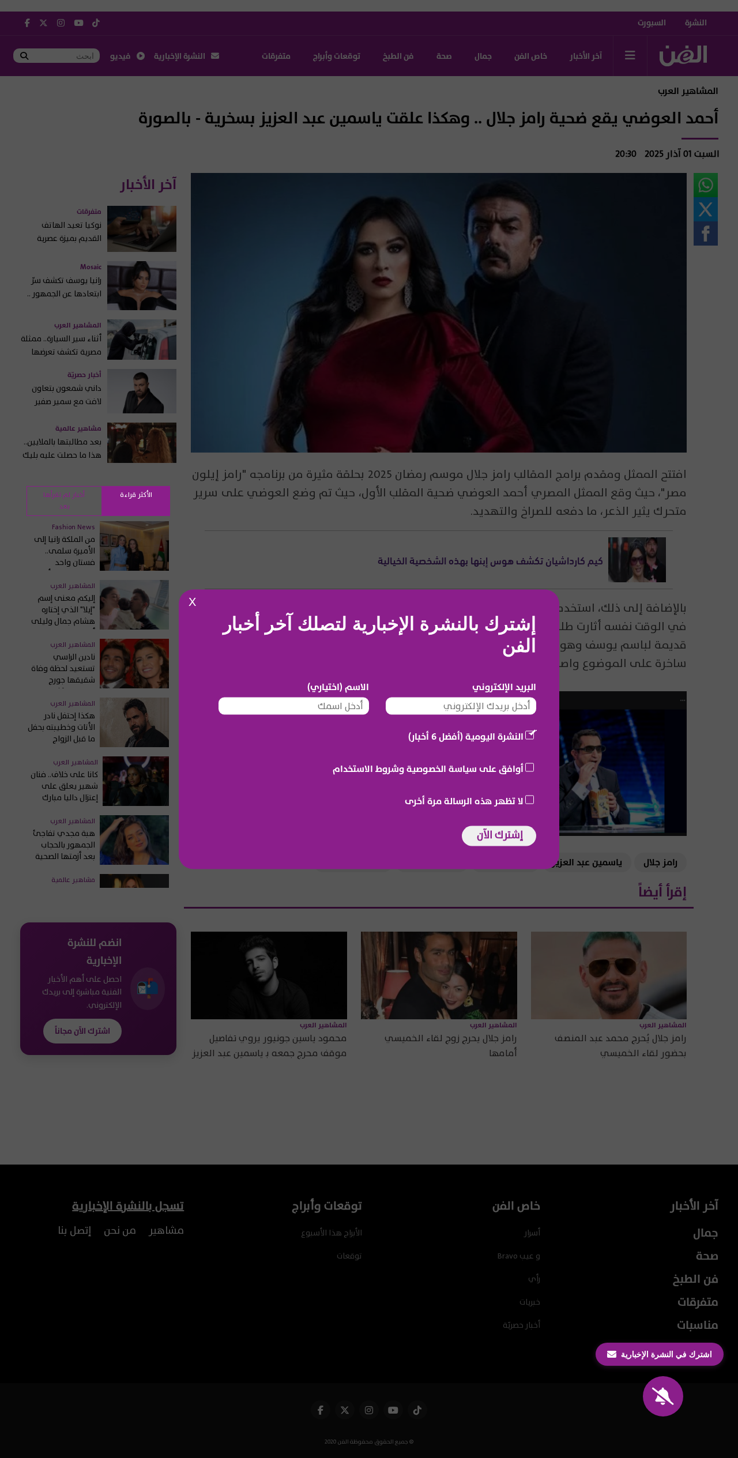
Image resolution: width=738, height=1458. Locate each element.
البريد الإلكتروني (504, 686)
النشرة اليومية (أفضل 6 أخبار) (466, 736)
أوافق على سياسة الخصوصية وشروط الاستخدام (428, 768)
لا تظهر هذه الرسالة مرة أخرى (464, 800)
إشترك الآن (500, 834)
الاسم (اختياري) (338, 686)
